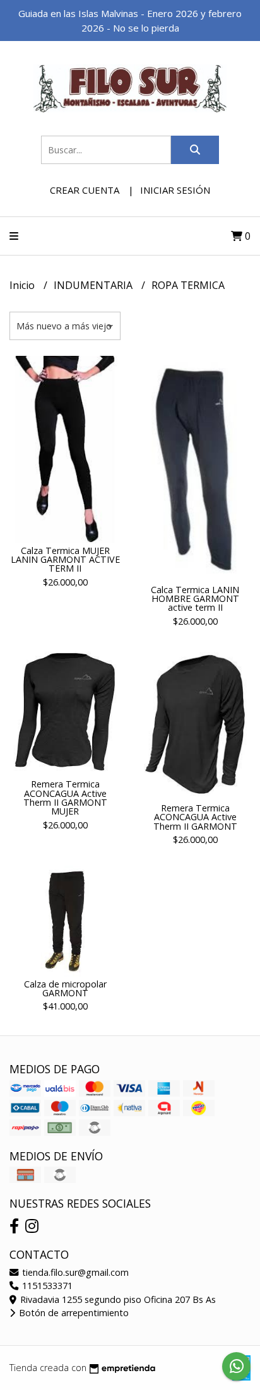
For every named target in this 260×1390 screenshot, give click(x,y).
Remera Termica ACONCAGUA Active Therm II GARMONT (195, 817)
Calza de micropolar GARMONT (65, 988)
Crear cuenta (84, 190)
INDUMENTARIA (94, 285)
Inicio (23, 285)
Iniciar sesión (175, 190)
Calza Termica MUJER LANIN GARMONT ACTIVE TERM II (65, 560)
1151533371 (46, 1286)
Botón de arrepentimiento (72, 1313)
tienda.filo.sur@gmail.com (74, 1272)
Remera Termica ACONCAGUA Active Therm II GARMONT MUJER (65, 797)
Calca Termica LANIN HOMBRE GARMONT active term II (195, 599)
